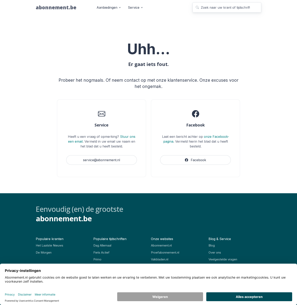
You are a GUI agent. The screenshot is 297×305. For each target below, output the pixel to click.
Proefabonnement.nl (165, 252)
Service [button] (133, 7)
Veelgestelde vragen (223, 259)
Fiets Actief (101, 252)
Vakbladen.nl (159, 259)
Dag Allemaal (102, 245)
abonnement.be (56, 7)
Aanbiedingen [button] (107, 7)
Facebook (198, 160)
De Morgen (44, 252)
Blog (212, 245)
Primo (97, 259)
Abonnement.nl (161, 245)
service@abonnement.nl (101, 160)
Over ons (215, 252)
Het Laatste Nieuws (49, 245)
